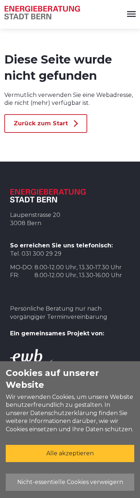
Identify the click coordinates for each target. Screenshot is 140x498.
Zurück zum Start (41, 123)
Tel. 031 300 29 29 (35, 253)
